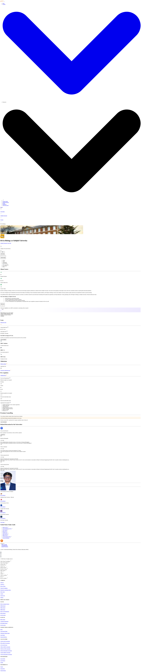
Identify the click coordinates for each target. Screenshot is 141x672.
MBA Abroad (2, 607)
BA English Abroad (3, 623)
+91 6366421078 (4, 545)
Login (1, 207)
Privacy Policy (3, 586)
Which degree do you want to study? (6, 312)
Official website (3, 363)
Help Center (2, 591)
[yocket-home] (1, 541)
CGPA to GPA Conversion (5, 641)
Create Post (3, 434)
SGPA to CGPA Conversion (5, 648)
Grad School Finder (3, 631)
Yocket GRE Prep (3, 637)
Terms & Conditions (3, 588)
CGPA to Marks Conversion (5, 652)
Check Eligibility (3, 339)
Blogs (1, 629)
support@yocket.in (4, 546)
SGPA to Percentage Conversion (6, 650)
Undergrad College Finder (5, 633)
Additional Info (3, 375)
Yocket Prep (2, 668)
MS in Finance (3, 613)
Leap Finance (2, 660)
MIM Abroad (2, 609)
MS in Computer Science (4, 604)
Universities (2, 211)
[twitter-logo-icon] (70, 553)
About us (2, 582)
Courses (1, 219)
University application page (5, 370)
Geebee (1, 662)
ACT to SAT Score (3, 645)
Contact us (2, 584)
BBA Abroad (2, 619)
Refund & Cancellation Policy (5, 590)
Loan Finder (2, 635)
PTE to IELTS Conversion (5, 643)
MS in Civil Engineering (4, 611)
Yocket (1, 666)
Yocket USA (2, 595)
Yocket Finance (3, 670)
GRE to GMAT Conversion (5, 646)
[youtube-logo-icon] (70, 552)
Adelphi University (3, 215)
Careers (1, 593)
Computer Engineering (4, 621)
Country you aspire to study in (5, 314)
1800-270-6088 (4, 544)
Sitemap (1, 597)
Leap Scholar (2, 658)
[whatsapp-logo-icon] (70, 557)
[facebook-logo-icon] (70, 551)
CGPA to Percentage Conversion (6, 654)
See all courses (3, 615)
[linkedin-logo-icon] (70, 555)
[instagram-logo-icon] (70, 554)
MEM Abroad (2, 605)
